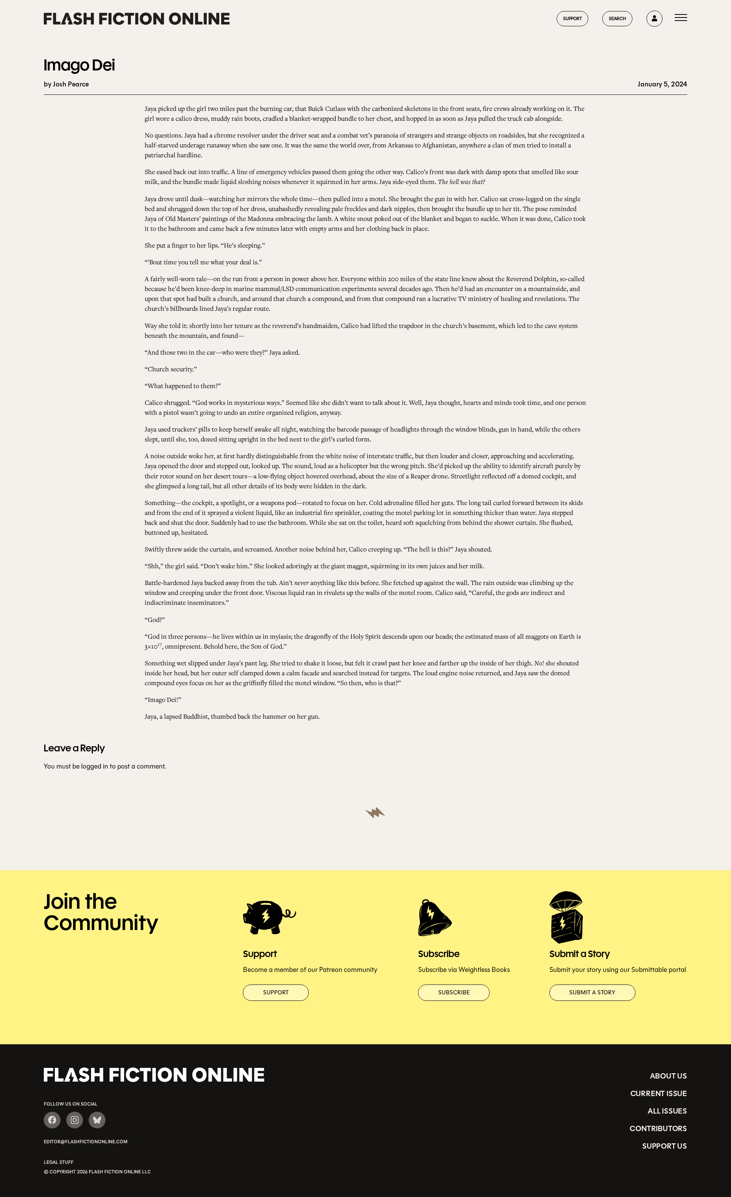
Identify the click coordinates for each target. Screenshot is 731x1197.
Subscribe (454, 992)
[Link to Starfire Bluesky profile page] (97, 1120)
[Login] (654, 19)
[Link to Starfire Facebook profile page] (52, 1120)
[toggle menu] (681, 18)
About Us (668, 1076)
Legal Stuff (58, 1162)
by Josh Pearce (66, 84)
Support (572, 18)
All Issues (667, 1111)
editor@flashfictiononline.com (86, 1141)
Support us (664, 1146)
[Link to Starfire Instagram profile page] (74, 1120)
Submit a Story (592, 992)
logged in (94, 766)
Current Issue (658, 1093)
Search (617, 18)
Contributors (658, 1128)
